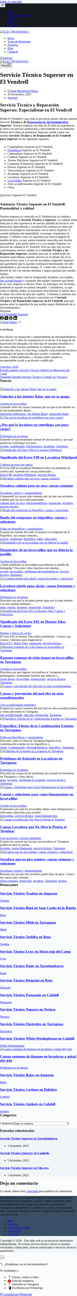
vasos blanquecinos (46, 815)
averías (4, 446)
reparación (55, 503)
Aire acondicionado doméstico (18, 704)
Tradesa (4, 900)
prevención (41, 715)
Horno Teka (20, 643)
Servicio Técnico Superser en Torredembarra (28, 1138)
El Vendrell (8, 314)
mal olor (28, 715)
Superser (12, 97)
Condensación (16, 747)
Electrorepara (34, 446)
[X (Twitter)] (6, 318)
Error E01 (6, 643)
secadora (67, 503)
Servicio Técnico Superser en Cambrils (24, 1153)
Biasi (3, 915)
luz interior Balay (37, 413)
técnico (62, 880)
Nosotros (12, 44)
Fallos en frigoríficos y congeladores (21, 528)
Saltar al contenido (11, 1)
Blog (10, 48)
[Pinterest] (11, 318)
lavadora (22, 607)
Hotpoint (5, 987)
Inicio (10, 38)
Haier (3, 973)
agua (3, 607)
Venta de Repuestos (19, 41)
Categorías (6, 1123)
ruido (40, 538)
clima (3, 747)
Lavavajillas (14, 180)
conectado (32, 1191)
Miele (3, 929)
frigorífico (29, 538)
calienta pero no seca (12, 503)
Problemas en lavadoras (14, 436)
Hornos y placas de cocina (15, 633)
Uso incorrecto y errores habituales (20, 838)
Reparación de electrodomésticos (47, 122)
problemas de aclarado (32, 780)
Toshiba (4, 944)
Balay (3, 1082)
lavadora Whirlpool (24, 474)
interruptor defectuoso (13, 413)
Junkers (4, 1111)
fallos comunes (9, 880)
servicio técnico (47, 474)
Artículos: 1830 (9, 366)
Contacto (12, 51)
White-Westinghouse (12, 1045)
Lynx (3, 958)
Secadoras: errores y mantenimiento (21, 493)
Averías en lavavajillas (13, 403)
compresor (16, 538)
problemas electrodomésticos (41, 571)
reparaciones (38, 679)
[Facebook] (2, 318)
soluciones (50, 538)
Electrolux (6, 1031)
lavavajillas (16, 571)
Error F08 (6, 474)
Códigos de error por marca (16, 464)
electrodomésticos (36, 503)
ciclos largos (7, 679)
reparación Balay (59, 413)
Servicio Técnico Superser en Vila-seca (24, 1168)
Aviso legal (14, 1230)
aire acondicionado (11, 280)
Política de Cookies (18, 1227)
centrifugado (17, 446)
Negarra (5, 1016)
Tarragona (62, 446)
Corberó (5, 1096)
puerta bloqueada (22, 848)
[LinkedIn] (15, 318)
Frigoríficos (14, 150)
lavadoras (49, 446)
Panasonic (6, 1002)
